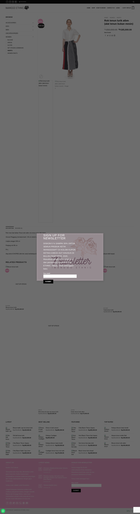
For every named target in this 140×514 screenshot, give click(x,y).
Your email (46, 273)
